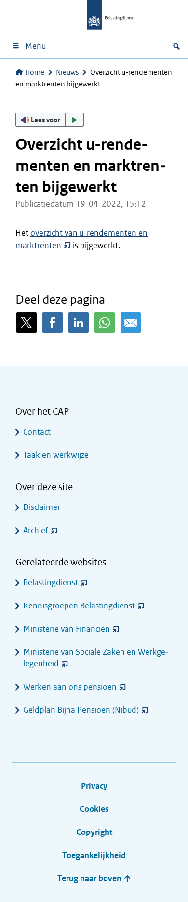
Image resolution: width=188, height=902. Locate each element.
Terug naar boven (90, 879)
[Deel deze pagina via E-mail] (131, 322)
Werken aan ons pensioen (70, 687)
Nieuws (67, 72)
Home (34, 72)
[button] (49, 120)
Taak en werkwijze (56, 455)
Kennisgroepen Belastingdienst (79, 606)
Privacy (94, 786)
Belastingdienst (50, 583)
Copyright (94, 832)
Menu (35, 46)
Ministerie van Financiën (66, 629)
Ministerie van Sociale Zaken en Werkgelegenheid (96, 658)
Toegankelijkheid (94, 855)
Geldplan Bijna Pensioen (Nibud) (81, 710)
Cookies (94, 809)
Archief (35, 530)
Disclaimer (41, 507)
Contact (37, 432)
